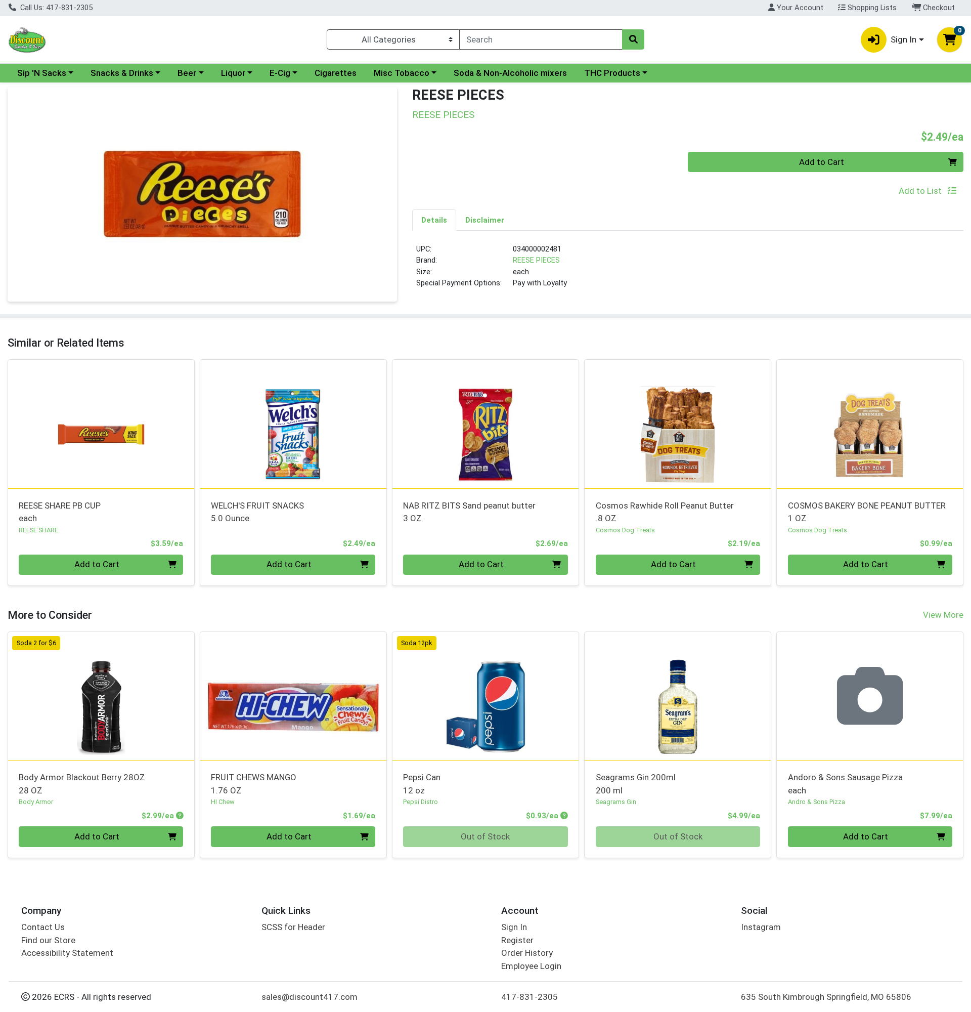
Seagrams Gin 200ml (636, 783)
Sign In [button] (903, 39)
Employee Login (531, 966)
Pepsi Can (421, 783)
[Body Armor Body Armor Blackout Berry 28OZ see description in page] (101, 695)
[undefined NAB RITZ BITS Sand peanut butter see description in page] (485, 424)
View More (943, 615)
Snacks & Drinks (122, 73)
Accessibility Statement (67, 953)
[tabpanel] (687, 270)
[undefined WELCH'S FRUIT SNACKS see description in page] (293, 424)
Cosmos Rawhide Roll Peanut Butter (665, 511)
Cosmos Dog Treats (625, 530)
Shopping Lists (871, 7)
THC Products (612, 73)
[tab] (434, 219)
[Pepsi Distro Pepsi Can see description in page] (485, 695)
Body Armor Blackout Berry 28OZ (82, 783)
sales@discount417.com (309, 997)
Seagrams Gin (616, 802)
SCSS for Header (293, 927)
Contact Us (43, 927)
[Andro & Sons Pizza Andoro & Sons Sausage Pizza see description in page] (869, 695)
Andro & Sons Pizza (816, 802)
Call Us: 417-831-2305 (55, 7)
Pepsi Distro (420, 802)
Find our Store (48, 940)
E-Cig (280, 73)
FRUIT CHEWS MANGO (253, 783)
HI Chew (223, 802)
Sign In (514, 927)
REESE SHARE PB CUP (60, 511)
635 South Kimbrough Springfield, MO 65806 (826, 997)
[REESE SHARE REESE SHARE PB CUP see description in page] (101, 424)
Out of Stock (485, 836)
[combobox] (541, 39)
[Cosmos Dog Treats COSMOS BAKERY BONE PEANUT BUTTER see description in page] (869, 424)
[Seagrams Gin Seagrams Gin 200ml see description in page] (677, 695)
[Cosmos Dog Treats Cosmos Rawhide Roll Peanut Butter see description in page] (677, 424)
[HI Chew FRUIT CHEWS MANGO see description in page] (293, 695)
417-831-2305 (529, 997)
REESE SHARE (38, 530)
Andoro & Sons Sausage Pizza (845, 783)
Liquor (233, 73)
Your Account (799, 7)
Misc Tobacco (401, 73)
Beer (187, 73)
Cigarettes (336, 73)
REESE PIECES (536, 260)
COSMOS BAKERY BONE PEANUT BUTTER (867, 511)
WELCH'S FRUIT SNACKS (257, 511)
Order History (527, 953)
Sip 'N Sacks (41, 73)
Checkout (938, 7)
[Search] (633, 39)
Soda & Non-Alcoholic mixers (510, 73)
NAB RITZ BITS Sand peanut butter (469, 511)
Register (517, 940)
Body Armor (36, 802)
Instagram (761, 927)
